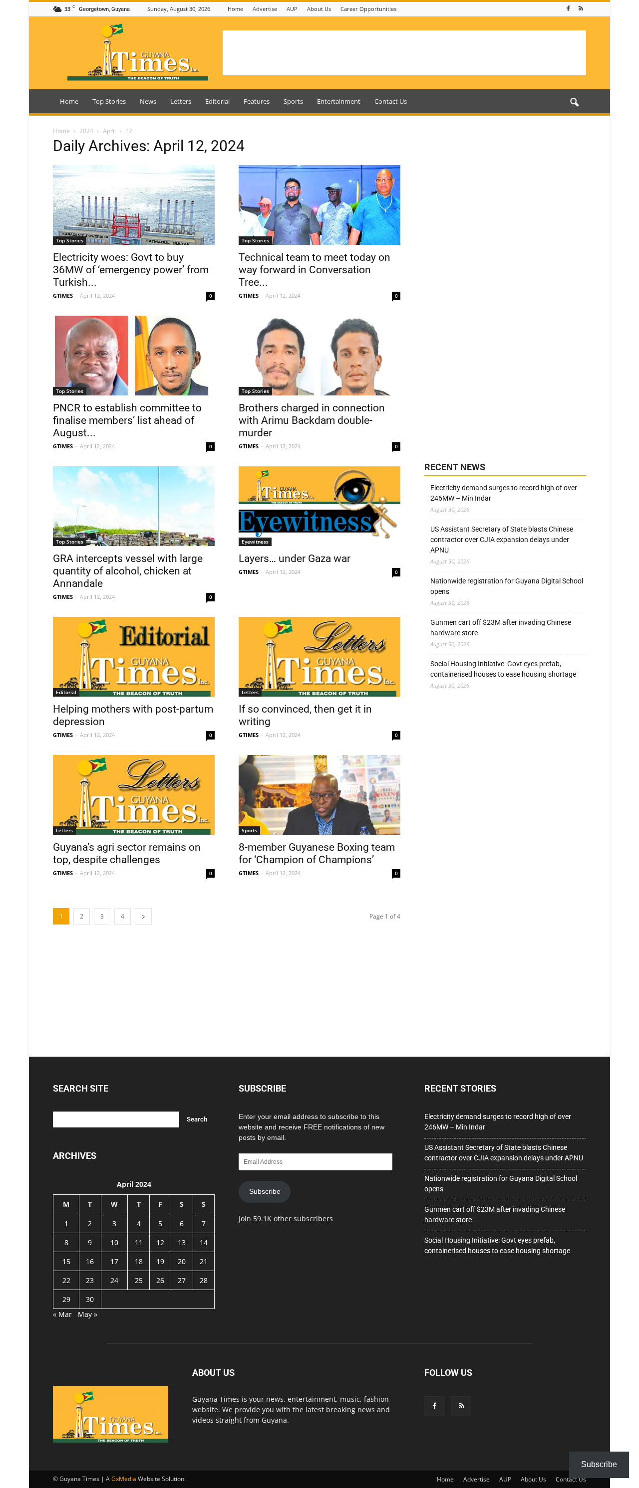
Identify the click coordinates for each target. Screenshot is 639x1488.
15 (66, 1261)
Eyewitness (255, 541)
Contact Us (390, 101)
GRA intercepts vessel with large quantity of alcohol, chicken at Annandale (128, 571)
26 (160, 1280)
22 (66, 1280)
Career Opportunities (368, 8)
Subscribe (265, 1191)
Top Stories (109, 101)
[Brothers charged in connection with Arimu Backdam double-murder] (319, 355)
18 (139, 1261)
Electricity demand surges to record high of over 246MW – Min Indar (503, 493)
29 (66, 1299)
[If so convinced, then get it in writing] (319, 657)
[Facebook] (568, 8)
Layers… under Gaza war (294, 558)
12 (160, 1242)
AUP (292, 8)
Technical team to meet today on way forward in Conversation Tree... (314, 269)
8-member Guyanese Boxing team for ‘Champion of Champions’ (317, 853)
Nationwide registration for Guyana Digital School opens (506, 586)
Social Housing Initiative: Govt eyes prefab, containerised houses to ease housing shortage (503, 669)
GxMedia (123, 1479)
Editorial (217, 101)
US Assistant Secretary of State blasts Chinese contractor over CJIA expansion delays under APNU (501, 539)
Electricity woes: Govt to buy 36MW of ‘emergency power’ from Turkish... (131, 269)
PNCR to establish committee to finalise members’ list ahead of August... (127, 420)
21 (204, 1261)
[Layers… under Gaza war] (319, 506)
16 (90, 1261)
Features (257, 101)
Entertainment (338, 101)
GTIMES (63, 295)
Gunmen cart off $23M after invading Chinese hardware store (500, 627)
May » (87, 1314)
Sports (293, 101)
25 (139, 1280)
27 (182, 1280)
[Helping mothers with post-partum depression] (134, 657)
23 (90, 1280)
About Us (319, 8)
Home (235, 8)
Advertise (265, 8)
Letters (180, 101)
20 (182, 1261)
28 (204, 1280)
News (148, 101)
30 (90, 1299)
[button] (574, 103)
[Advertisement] (404, 52)
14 (204, 1242)
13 (182, 1242)
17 (114, 1261)
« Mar (62, 1314)
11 (139, 1242)
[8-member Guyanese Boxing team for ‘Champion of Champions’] (319, 795)
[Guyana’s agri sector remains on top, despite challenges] (134, 795)
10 (114, 1242)
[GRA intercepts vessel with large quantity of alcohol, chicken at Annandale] (134, 506)
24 (114, 1280)
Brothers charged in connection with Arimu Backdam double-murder (312, 420)
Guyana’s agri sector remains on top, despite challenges (127, 853)
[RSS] (580, 8)
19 (160, 1261)
